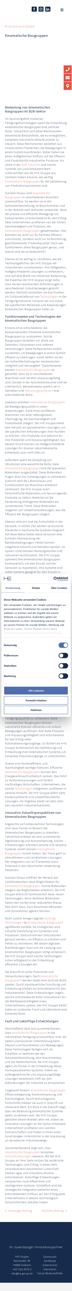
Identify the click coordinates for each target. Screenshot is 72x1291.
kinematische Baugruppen (22, 181)
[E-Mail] (68, 78)
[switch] (63, 655)
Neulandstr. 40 (22, 1260)
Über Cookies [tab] (59, 588)
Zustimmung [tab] (13, 588)
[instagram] (41, 9)
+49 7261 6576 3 (22, 1269)
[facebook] (34, 9)
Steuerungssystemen (39, 391)
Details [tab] (36, 588)
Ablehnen (36, 710)
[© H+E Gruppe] (12, 8)
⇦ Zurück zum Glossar (20, 26)
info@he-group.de (22, 1273)
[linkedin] (47, 9)
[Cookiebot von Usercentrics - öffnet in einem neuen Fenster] (53, 579)
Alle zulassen (36, 690)
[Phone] (68, 69)
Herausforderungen (18, 1156)
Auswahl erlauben (36, 700)
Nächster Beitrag (52, 1211)
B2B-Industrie (31, 165)
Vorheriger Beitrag (20, 1211)
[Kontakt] (68, 86)
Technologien (49, 297)
